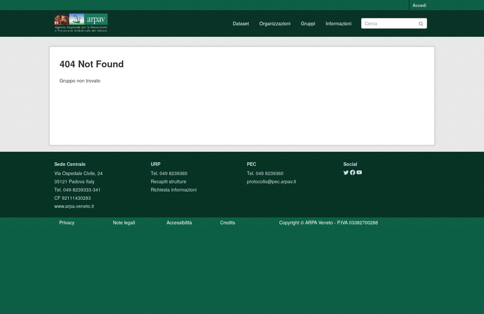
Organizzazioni (274, 23)
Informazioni (338, 23)
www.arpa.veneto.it (74, 206)
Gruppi (308, 23)
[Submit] (421, 23)
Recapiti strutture (168, 181)
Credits (227, 222)
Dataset (241, 23)
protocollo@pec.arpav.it (271, 181)
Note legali (124, 222)
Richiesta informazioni (174, 189)
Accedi (419, 5)
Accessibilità (179, 222)
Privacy (66, 222)
